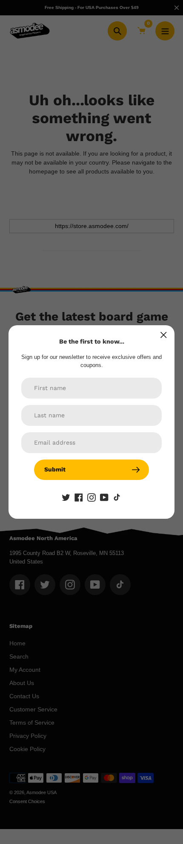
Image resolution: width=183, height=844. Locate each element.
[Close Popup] (163, 335)
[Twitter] (66, 497)
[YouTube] (104, 497)
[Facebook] (78, 497)
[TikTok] (117, 497)
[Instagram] (91, 497)
